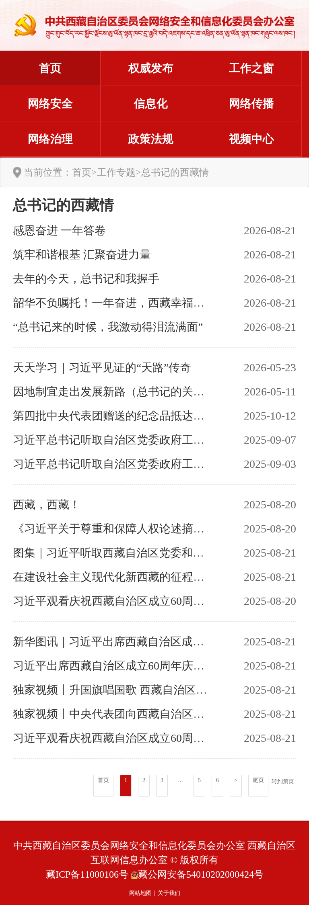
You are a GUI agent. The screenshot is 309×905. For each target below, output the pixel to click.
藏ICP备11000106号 (87, 874)
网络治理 (50, 139)
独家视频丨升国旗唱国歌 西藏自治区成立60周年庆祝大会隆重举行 (112, 690)
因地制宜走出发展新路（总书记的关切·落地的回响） (112, 391)
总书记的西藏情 (175, 172)
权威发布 (150, 68)
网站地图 (140, 893)
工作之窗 (251, 68)
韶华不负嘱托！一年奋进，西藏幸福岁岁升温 (112, 303)
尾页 (258, 780)
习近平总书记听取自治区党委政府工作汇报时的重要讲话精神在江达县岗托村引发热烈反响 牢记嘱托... (112, 440)
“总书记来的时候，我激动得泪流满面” (108, 327)
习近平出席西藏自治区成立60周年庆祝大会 (112, 665)
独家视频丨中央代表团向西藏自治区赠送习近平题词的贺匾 (112, 714)
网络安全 (50, 103)
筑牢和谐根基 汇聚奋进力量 (82, 254)
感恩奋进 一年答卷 (59, 230)
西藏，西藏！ (46, 504)
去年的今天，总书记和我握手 (86, 278)
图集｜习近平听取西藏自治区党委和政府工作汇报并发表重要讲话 (112, 553)
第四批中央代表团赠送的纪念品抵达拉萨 (112, 416)
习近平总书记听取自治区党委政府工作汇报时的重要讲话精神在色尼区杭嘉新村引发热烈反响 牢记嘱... (112, 464)
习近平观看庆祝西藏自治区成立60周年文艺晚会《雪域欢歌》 (112, 601)
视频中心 (251, 139)
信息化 (151, 103)
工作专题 (116, 172)
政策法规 (150, 139)
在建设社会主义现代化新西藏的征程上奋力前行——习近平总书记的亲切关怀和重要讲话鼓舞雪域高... (112, 577)
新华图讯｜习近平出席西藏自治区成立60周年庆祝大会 (112, 641)
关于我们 (169, 893)
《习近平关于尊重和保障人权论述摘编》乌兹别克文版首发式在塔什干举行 (112, 528)
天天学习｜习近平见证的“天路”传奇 (102, 367)
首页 (50, 68)
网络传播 (251, 103)
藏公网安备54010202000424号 (201, 874)
